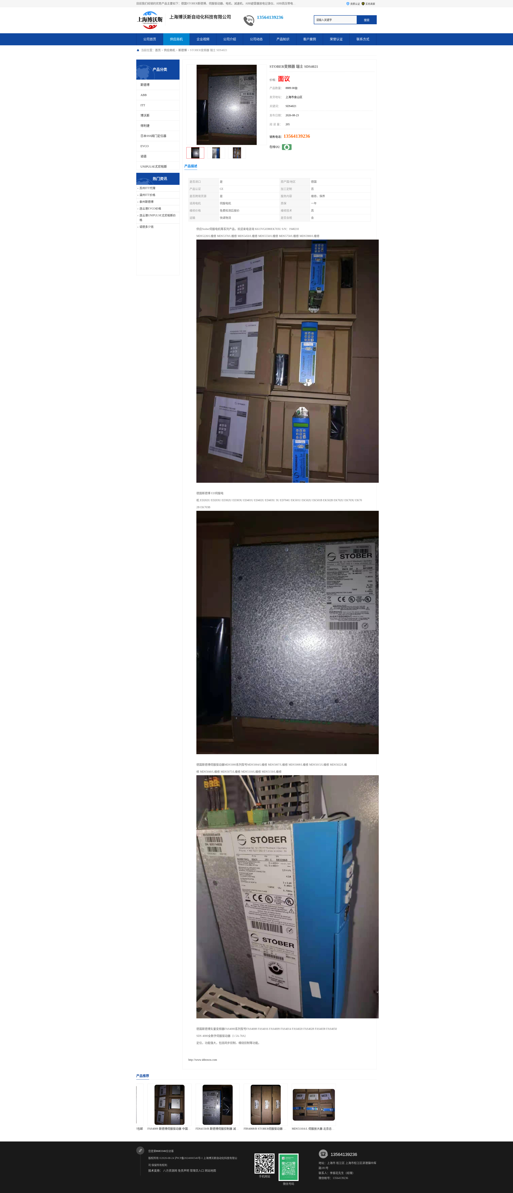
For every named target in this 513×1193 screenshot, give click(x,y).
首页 (158, 50)
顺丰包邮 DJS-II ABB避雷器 (305, 1128)
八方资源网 (170, 1170)
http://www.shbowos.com (202, 1059)
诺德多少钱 (146, 226)
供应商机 (176, 39)
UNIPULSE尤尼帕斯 (153, 166)
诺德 (143, 156)
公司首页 (149, 39)
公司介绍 (229, 39)
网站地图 (210, 1170)
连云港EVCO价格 (150, 208)
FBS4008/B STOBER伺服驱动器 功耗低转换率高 (216, 1128)
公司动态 (256, 39)
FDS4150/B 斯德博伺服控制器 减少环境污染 (165, 1128)
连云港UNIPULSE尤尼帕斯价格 (157, 218)
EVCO (144, 146)
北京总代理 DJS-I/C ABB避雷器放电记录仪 (357, 1128)
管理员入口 (197, 1170)
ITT (142, 105)
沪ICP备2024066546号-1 (189, 1158)
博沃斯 (144, 115)
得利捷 (144, 125)
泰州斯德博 (146, 201)
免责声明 (183, 1170)
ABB (143, 95)
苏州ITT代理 (147, 188)
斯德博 (182, 50)
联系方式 (362, 39)
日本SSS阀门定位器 (153, 136)
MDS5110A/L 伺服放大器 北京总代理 (257, 1128)
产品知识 (283, 39)
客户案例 (309, 39)
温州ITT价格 (147, 194)
